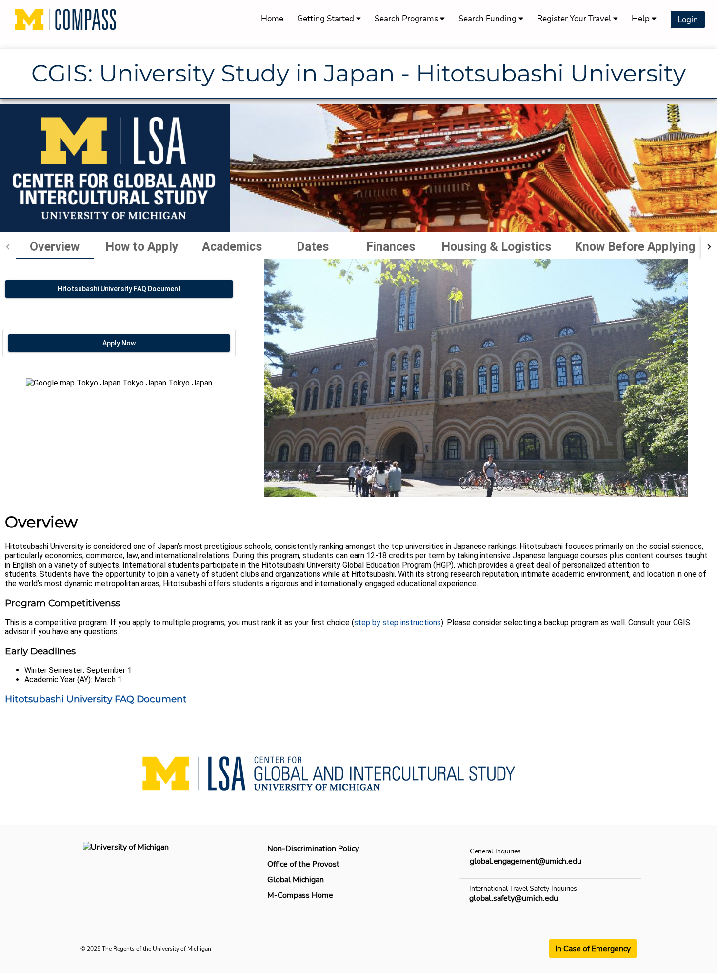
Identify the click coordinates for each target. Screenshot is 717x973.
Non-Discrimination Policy (313, 848)
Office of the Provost (303, 864)
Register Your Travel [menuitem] (575, 18)
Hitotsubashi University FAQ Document (96, 699)
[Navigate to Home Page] (65, 19)
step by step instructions (397, 622)
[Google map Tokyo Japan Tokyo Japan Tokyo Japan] (119, 437)
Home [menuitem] (272, 18)
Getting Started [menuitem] (326, 18)
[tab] (55, 247)
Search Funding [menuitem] (488, 18)
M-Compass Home (300, 895)
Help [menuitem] (642, 18)
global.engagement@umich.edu (525, 861)
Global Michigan (295, 879)
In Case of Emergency (593, 948)
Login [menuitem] (687, 19)
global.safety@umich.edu (513, 898)
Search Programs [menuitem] (407, 18)
